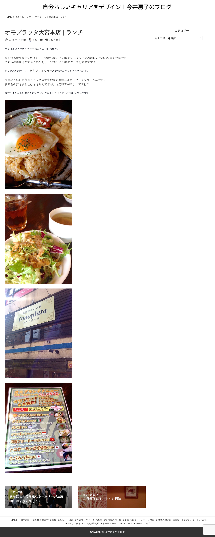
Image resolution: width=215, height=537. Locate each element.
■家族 (53, 519)
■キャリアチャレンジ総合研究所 (82, 523)
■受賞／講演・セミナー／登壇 (139, 519)
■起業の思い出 (164, 519)
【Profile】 (26, 519)
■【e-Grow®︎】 (200, 519)
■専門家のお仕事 (112, 519)
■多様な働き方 (41, 519)
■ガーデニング (142, 523)
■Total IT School (182, 519)
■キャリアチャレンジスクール (117, 523)
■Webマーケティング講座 (88, 519)
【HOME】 (12, 519)
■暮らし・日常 (53, 39)
